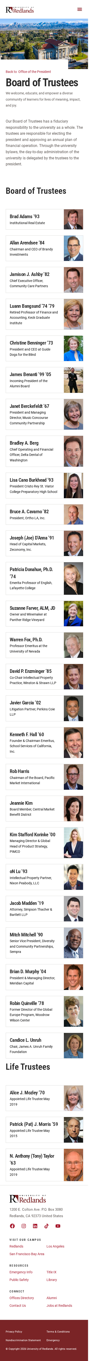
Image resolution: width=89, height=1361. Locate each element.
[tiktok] (46, 1226)
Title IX (51, 1272)
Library (52, 1280)
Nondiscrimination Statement (23, 1340)
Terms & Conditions (58, 1331)
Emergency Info (21, 1272)
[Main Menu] (79, 9)
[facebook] (12, 1226)
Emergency (53, 1340)
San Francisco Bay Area (26, 1254)
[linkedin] (35, 1226)
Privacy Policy (14, 1331)
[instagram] (24, 1226)
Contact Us (17, 1305)
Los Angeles (55, 1246)
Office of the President (29, 72)
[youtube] (58, 1226)
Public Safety (19, 1280)
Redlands (16, 1246)
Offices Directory (21, 1298)
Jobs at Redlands (59, 1305)
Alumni (52, 1298)
